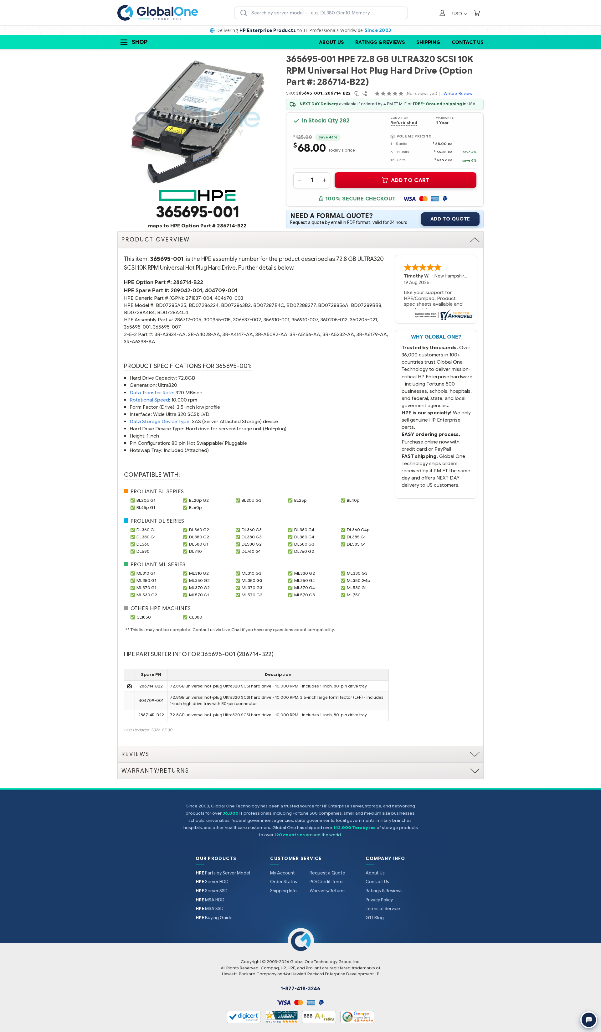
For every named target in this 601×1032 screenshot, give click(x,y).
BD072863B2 (236, 305)
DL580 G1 (198, 544)
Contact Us (468, 42)
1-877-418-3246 (300, 989)
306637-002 (247, 320)
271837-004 (199, 298)
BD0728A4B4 (139, 312)
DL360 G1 (146, 529)
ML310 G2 (199, 573)
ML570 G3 (304, 595)
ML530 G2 (146, 595)
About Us (331, 42)
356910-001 (276, 320)
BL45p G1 (145, 507)
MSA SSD (209, 908)
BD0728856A (333, 305)
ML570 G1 (199, 595)
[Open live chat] (588, 1019)
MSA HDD (210, 900)
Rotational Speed (149, 400)
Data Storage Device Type (159, 421)
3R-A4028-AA (204, 334)
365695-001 (137, 327)
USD (457, 14)
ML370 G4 (304, 587)
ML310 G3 (251, 573)
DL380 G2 (199, 537)
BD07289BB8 (366, 305)
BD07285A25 (171, 305)
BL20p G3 (251, 500)
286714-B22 (188, 282)
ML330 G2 (304, 573)
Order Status (283, 881)
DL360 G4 (304, 529)
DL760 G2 (304, 551)
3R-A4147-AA (238, 334)
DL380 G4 (304, 537)
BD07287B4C (268, 305)
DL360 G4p (358, 529)
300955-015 (217, 320)
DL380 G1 (146, 537)
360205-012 (334, 320)
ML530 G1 (357, 587)
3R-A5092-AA (271, 334)
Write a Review (458, 93)
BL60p (195, 507)
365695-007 (167, 327)
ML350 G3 (252, 580)
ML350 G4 (304, 580)
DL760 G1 (251, 551)
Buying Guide (214, 918)
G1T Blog (375, 918)
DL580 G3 (304, 544)
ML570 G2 (252, 595)
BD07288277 (301, 305)
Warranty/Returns (328, 891)
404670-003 (229, 298)
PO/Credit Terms (327, 881)
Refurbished (403, 122)
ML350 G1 (146, 580)
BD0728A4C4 (172, 312)
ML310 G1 (145, 573)
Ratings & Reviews (380, 42)
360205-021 (363, 320)
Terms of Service (383, 908)
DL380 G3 (252, 537)
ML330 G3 (357, 573)
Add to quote (450, 219)
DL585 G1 (356, 544)
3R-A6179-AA (372, 334)
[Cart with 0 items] (476, 13)
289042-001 (186, 290)
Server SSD (212, 891)
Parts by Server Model (223, 873)
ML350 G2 (199, 580)
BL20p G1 (145, 500)
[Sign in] (442, 13)
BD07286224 (203, 305)
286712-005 (187, 320)
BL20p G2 (199, 500)
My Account (282, 873)
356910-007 (305, 320)
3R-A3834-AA (170, 334)
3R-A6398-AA (139, 342)
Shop (139, 42)
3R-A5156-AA (305, 334)
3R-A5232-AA (338, 334)
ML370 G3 (252, 587)
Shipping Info (283, 891)
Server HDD (212, 881)
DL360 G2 (199, 529)
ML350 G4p (358, 580)
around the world (323, 835)
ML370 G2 (199, 587)
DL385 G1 (356, 537)
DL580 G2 (252, 544)
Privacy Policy (379, 900)
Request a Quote (327, 873)
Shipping (428, 42)
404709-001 (221, 290)
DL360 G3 (252, 529)
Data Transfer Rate (151, 393)
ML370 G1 (146, 587)
